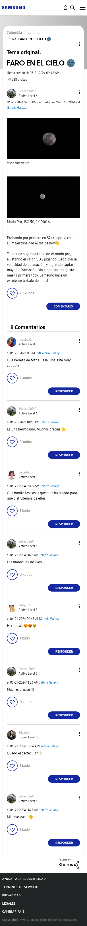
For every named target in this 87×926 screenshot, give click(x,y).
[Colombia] (13, 7)
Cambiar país (13, 912)
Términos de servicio (20, 887)
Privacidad (11, 895)
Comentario (63, 306)
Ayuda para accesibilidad (24, 879)
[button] (72, 92)
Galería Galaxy (16, 108)
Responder (64, 391)
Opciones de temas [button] (72, 44)
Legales (9, 904)
